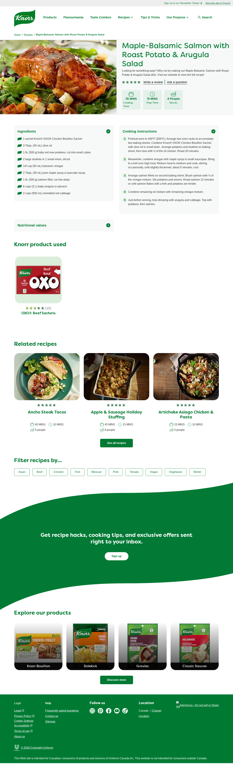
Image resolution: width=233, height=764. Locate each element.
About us (19, 736)
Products (50, 17)
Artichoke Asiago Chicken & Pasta (186, 415)
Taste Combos (100, 17)
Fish (77, 471)
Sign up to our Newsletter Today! (181, 3)
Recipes (124, 17)
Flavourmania (73, 17)
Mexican (96, 471)
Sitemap (50, 721)
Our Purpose (176, 17)
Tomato (134, 471)
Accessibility (21, 725)
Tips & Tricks (150, 17)
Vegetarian (175, 471)
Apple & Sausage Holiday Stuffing (116, 415)
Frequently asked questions (62, 710)
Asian (21, 471)
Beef (39, 471)
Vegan (154, 471)
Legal (17, 710)
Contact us (51, 716)
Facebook (108, 710)
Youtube (117, 710)
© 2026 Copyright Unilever (37, 747)
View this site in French (217, 3)
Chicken (59, 471)
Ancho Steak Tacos (47, 412)
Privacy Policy (22, 716)
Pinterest (100, 710)
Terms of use (22, 731)
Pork (116, 471)
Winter (197, 471)
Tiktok (125, 710)
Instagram (92, 710)
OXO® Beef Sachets (38, 313)
